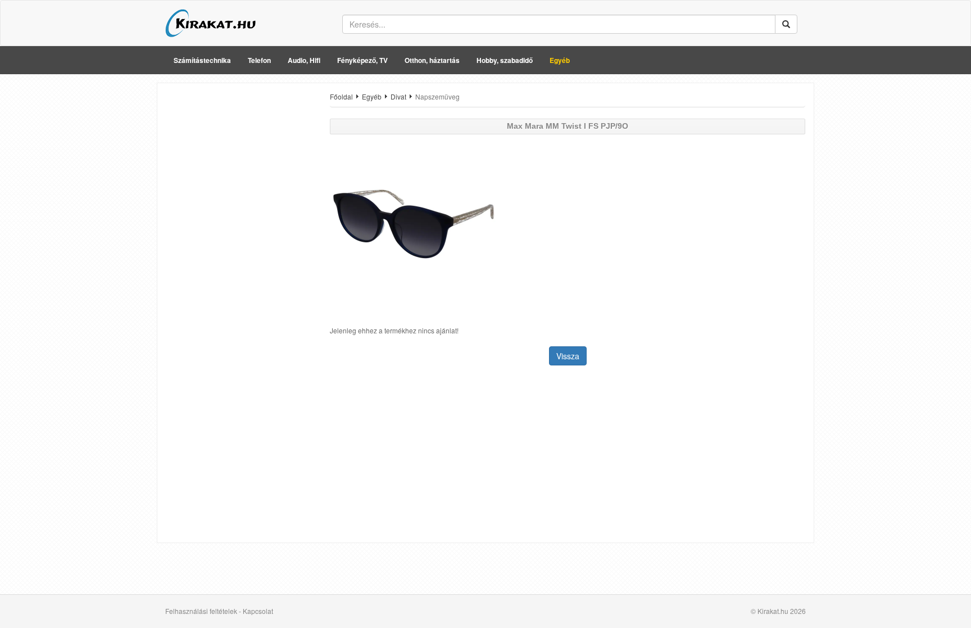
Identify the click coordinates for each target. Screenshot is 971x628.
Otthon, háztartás (432, 60)
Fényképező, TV (362, 60)
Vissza (567, 356)
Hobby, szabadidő (505, 60)
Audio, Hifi (304, 60)
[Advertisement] (239, 260)
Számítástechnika (202, 60)
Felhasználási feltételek (201, 611)
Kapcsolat (258, 611)
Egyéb (560, 60)
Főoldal (341, 96)
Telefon (259, 60)
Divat (398, 96)
